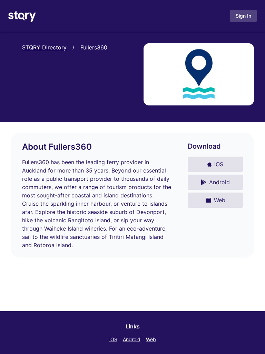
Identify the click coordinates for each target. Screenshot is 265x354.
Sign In (243, 16)
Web (151, 339)
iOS (113, 339)
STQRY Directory (44, 47)
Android (131, 339)
